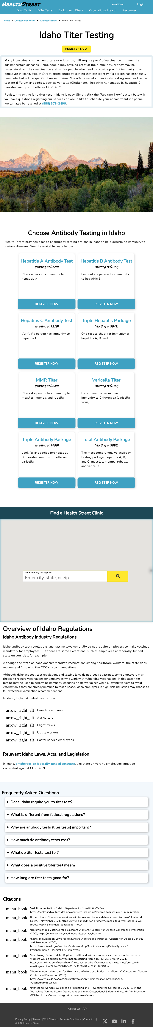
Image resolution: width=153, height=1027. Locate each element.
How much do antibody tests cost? (40, 839)
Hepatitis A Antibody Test (47, 261)
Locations (117, 4)
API (84, 1009)
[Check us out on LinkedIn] (123, 1021)
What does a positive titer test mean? (43, 865)
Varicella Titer (106, 380)
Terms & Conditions (70, 1019)
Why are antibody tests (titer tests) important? (51, 827)
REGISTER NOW (46, 304)
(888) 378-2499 (54, 104)
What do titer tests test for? (35, 852)
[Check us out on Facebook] (133, 1022)
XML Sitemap (50, 1019)
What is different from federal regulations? (48, 814)
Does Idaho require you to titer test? (41, 801)
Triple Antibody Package (46, 439)
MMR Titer (46, 380)
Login (140, 4)
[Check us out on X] (105, 1021)
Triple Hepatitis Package (106, 320)
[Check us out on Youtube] (114, 1021)
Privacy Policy (22, 1019)
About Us (74, 1009)
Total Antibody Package (106, 439)
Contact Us (89, 1019)
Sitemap (36, 1019)
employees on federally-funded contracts (45, 764)
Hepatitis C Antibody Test (46, 320)
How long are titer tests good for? (40, 877)
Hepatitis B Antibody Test (106, 261)
